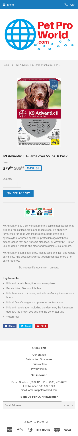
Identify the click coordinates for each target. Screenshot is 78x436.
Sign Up (68, 405)
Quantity (7, 179)
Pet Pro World (40, 422)
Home (6, 64)
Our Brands (39, 354)
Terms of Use (39, 364)
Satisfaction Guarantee (39, 359)
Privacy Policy (39, 368)
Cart (72, 4)
